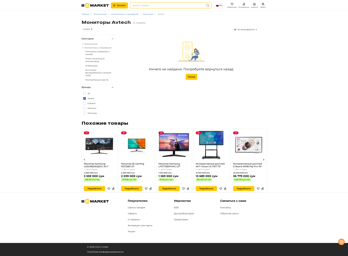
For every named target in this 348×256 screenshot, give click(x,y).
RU (221, 5)
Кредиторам (181, 219)
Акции (131, 231)
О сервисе (134, 219)
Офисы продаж (136, 207)
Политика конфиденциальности (105, 252)
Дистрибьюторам (184, 213)
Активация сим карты (140, 225)
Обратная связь (229, 213)
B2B (176, 207)
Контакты (225, 207)
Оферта (132, 213)
